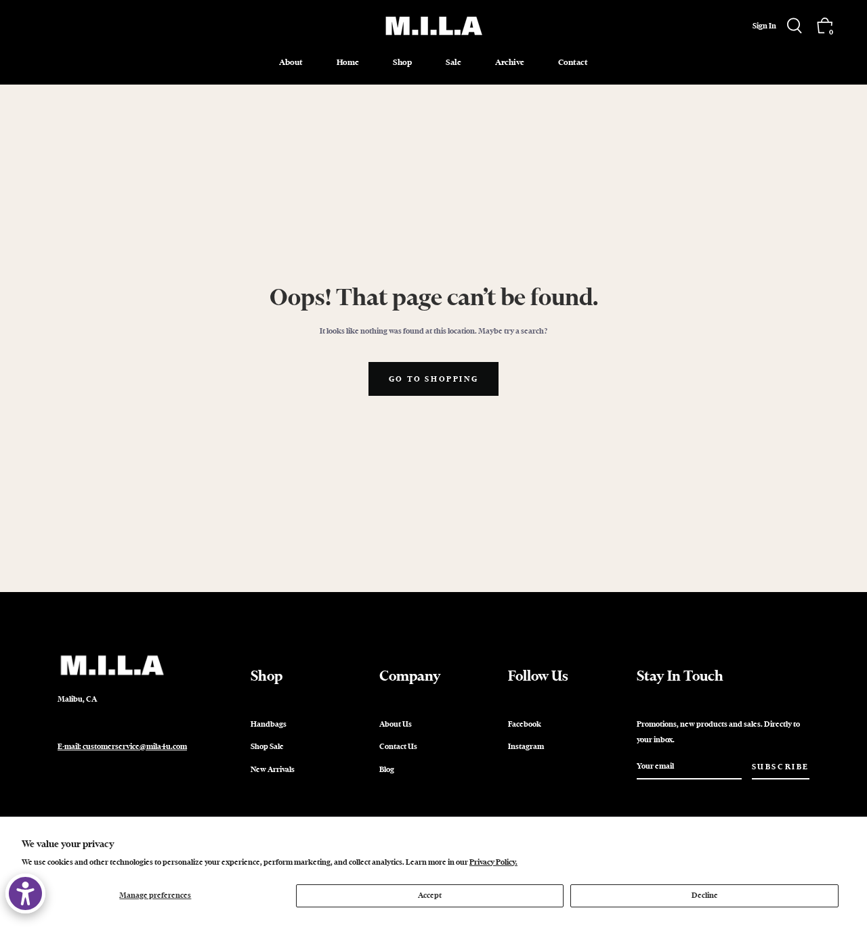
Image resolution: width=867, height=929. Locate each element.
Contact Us (398, 746)
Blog (386, 769)
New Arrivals (273, 769)
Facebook (524, 724)
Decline (705, 895)
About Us (395, 724)
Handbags (269, 724)
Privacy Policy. (493, 862)
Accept (430, 895)
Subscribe (780, 766)
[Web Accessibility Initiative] (25, 893)
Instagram (526, 746)
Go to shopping (433, 378)
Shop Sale (267, 746)
